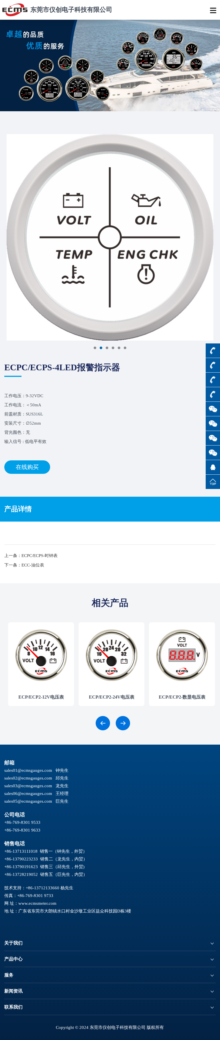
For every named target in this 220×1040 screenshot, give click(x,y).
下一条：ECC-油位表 (24, 565)
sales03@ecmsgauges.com (28, 786)
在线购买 (27, 467)
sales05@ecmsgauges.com (28, 801)
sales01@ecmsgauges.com (28, 770)
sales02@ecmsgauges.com (28, 778)
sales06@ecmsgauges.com (28, 793)
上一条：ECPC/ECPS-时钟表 (31, 555)
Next (8, 239)
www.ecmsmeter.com (37, 903)
